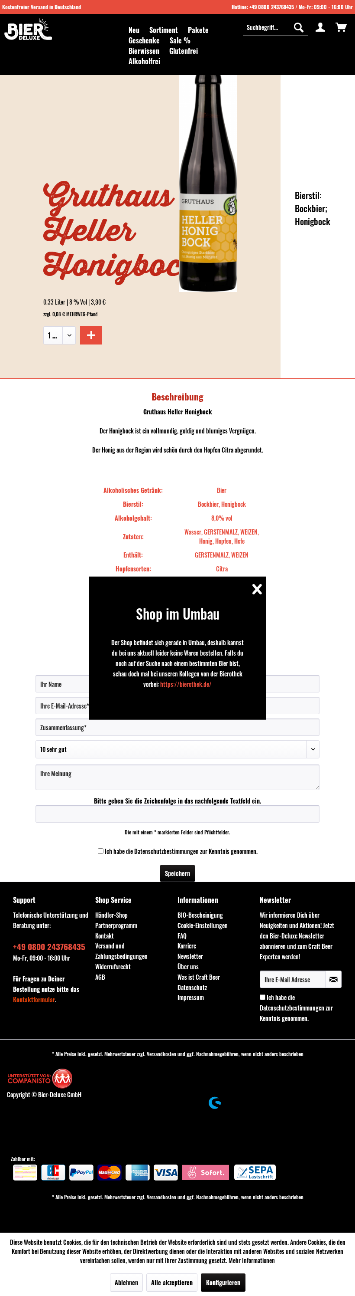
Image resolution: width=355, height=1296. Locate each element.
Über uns (188, 966)
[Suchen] (299, 27)
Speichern (177, 873)
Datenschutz (192, 987)
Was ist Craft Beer (199, 976)
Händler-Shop (111, 914)
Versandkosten (161, 1053)
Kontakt (104, 935)
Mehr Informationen (252, 1260)
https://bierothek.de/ (186, 684)
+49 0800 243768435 (271, 6)
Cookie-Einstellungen (203, 925)
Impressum (191, 997)
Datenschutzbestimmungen (166, 851)
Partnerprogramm (116, 925)
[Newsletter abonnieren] (333, 979)
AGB (100, 976)
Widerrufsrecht (113, 966)
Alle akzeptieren (172, 1282)
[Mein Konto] (320, 27)
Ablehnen (126, 1282)
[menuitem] (134, 30)
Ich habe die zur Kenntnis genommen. (181, 851)
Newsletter (190, 956)
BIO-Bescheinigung (200, 914)
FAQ (182, 935)
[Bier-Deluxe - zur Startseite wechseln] (28, 29)
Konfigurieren (223, 1282)
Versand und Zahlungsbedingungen (121, 951)
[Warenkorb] (341, 27)
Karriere (187, 945)
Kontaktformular (34, 999)
